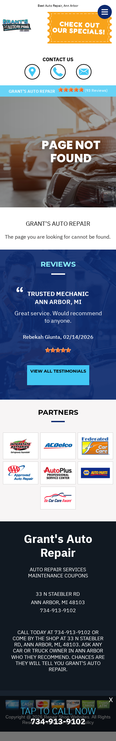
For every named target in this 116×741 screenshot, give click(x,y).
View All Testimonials (58, 371)
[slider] (71, 89)
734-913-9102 (58, 610)
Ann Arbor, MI (58, 302)
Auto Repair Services (58, 569)
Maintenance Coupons (58, 575)
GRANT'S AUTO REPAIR (58, 223)
